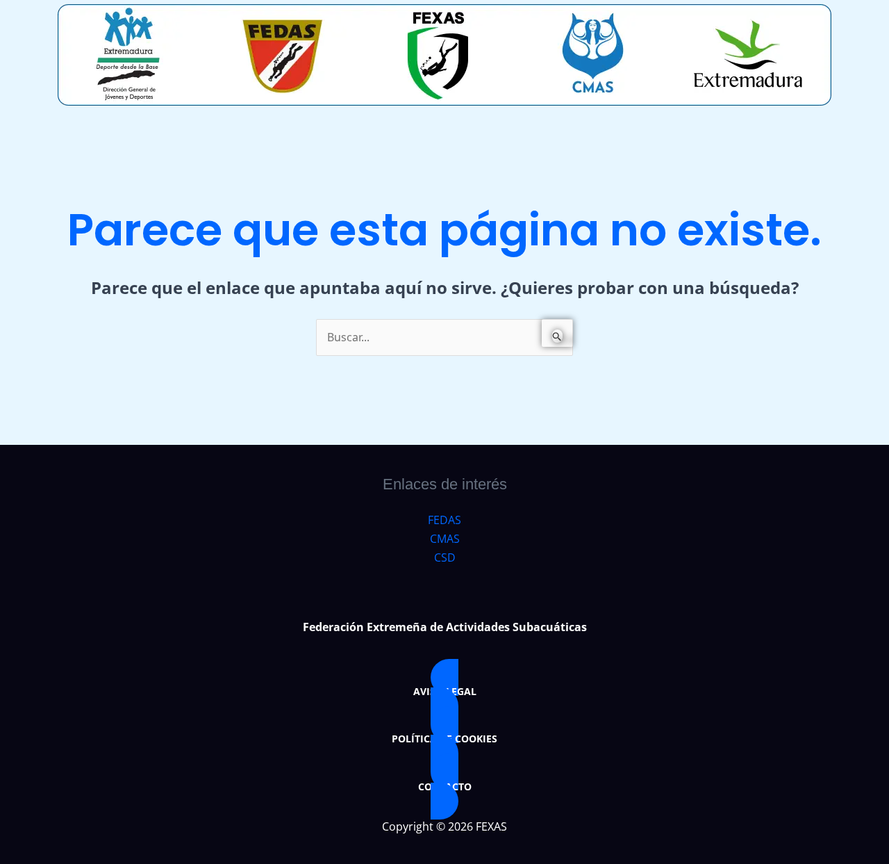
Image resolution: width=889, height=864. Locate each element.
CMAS (445, 538)
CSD (445, 557)
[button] (444, 691)
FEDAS (444, 520)
